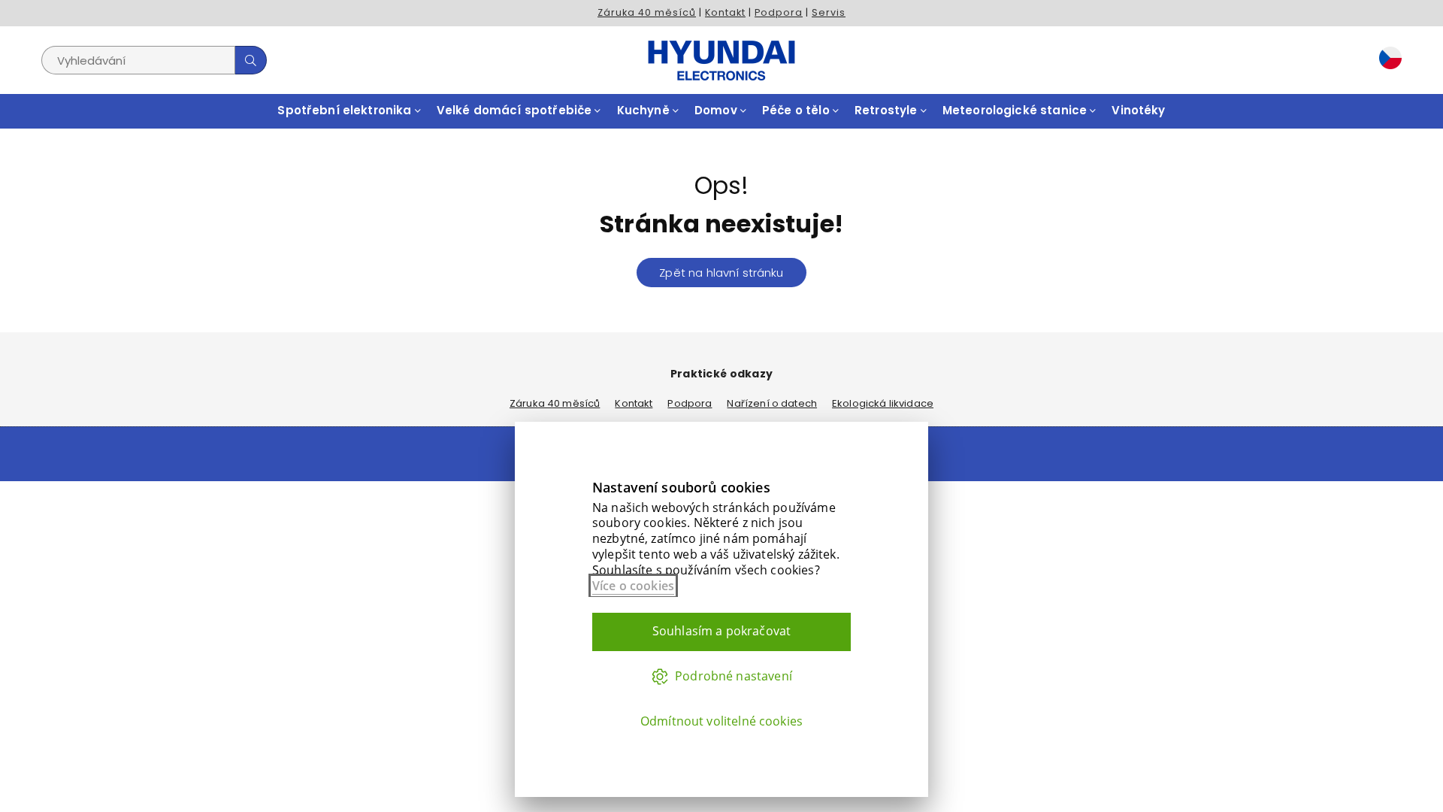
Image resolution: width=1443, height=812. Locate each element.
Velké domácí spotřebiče (516, 110)
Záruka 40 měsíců (646, 12)
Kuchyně (645, 110)
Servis (829, 12)
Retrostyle (888, 110)
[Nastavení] (1387, 60)
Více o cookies (633, 585)
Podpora (779, 12)
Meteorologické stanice (1016, 110)
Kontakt (725, 12)
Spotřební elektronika (345, 110)
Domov (717, 110)
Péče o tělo (797, 110)
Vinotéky (1138, 110)
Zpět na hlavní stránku (721, 272)
